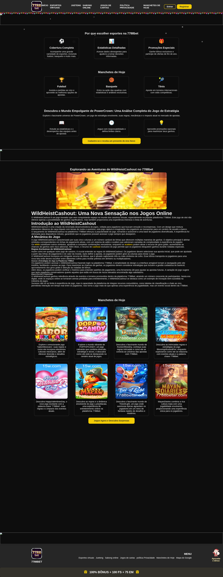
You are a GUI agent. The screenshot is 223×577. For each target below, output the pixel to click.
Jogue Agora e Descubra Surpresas (111, 421)
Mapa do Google (184, 558)
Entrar (170, 6)
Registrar (184, 6)
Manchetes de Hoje (165, 558)
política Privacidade (127, 6)
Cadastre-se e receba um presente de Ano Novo (111, 141)
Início (45, 5)
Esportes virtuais (55, 6)
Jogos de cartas (105, 6)
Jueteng (76, 5)
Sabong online (87, 6)
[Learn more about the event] (111, 24)
